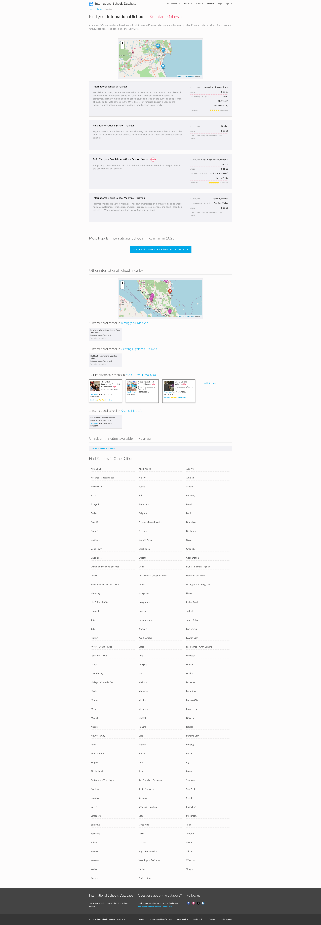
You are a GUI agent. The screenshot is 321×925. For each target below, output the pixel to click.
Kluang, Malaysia (131, 410)
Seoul (189, 798)
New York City (98, 736)
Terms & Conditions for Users (160, 919)
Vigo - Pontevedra (148, 851)
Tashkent (95, 834)
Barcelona (144, 504)
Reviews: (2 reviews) (175, 398)
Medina (142, 700)
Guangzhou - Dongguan (198, 584)
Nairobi (94, 727)
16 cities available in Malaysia (102, 449)
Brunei (94, 531)
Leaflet (179, 76)
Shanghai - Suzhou (148, 807)
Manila (94, 691)
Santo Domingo (146, 789)
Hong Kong (144, 602)
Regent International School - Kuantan (114, 125)
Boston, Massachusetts (150, 522)
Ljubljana (143, 665)
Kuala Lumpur (145, 638)
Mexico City (192, 700)
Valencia (190, 843)
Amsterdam (96, 487)
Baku (93, 496)
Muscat (142, 718)
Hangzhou (144, 593)
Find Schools (172, 4)
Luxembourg (97, 673)
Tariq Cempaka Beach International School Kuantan (121, 159)
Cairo (188, 540)
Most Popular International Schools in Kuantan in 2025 (160, 250)
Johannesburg (145, 620)
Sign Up (229, 4)
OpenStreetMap (189, 76)
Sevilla (94, 807)
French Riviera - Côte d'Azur (105, 584)
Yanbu (142, 869)
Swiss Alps (144, 825)
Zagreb (94, 878)
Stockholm (191, 816)
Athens (189, 487)
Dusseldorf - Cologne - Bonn (153, 576)
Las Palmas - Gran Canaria (199, 647)
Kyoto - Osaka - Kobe (101, 647)
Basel (189, 504)
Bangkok (95, 504)
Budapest (95, 540)
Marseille (143, 691)
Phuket (142, 754)
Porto (189, 754)
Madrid (189, 673)
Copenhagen (192, 558)
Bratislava (191, 522)
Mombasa (143, 709)
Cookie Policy (198, 919)
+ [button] (122, 43)
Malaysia (99, 9)
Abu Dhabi (96, 469)
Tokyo (94, 843)
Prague (94, 762)
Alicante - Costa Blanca (102, 478)
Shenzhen (191, 807)
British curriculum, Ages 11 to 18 (101, 361)
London (189, 665)
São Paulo (191, 789)
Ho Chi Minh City (99, 602)
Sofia (141, 816)
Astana (142, 487)
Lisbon (94, 665)
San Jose (190, 780)
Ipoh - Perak (192, 602)
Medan (94, 700)
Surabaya (95, 825)
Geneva (142, 584)
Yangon (189, 869)
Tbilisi (141, 834)
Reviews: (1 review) (101, 400)
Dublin (94, 576)
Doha (141, 567)
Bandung (190, 496)
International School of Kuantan (110, 86)
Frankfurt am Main (195, 576)
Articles (187, 4)
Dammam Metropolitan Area (105, 567)
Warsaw (95, 860)
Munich (94, 718)
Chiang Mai (96, 558)
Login (220, 4)
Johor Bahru (192, 620)
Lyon (141, 673)
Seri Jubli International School (102, 418)
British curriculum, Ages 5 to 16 (100, 420)
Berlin (189, 513)
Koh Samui (191, 629)
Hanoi (189, 593)
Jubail (94, 629)
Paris (93, 745)
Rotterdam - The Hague (102, 780)
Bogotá (94, 522)
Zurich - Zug (145, 878)
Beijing (94, 513)
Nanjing (142, 727)
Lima (141, 656)
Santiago (95, 789)
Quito (141, 762)
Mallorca (143, 682)
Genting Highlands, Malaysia (139, 349)
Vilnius (189, 851)
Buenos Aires (145, 540)
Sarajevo (95, 798)
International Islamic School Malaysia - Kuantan (119, 198)
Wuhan (94, 869)
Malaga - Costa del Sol (102, 682)
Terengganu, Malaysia (134, 323)
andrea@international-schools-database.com (155, 907)
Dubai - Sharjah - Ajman (198, 567)
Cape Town (96, 549)
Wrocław (190, 860)
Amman (190, 478)
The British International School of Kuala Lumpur (110, 384)
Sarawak (143, 798)
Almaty (142, 478)
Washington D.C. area (149, 860)
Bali (140, 496)
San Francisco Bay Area (150, 780)
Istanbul (95, 611)
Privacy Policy (182, 919)
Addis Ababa (145, 469)
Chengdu (190, 549)
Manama (190, 682)
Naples (189, 727)
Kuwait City (192, 638)
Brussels (143, 531)
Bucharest (191, 531)
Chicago (142, 558)
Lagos (141, 647)
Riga (188, 762)
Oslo (141, 736)
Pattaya (142, 745)
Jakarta (142, 611)
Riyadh (142, 771)
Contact (212, 919)
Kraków (94, 638)
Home (91, 9)
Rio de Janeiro (98, 771)
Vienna (94, 851)
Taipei (189, 825)
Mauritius (191, 691)
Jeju (93, 620)
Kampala (143, 629)
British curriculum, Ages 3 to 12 (100, 335)
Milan (93, 709)
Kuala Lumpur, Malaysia (141, 374)
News (198, 4)
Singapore (96, 816)
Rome (189, 771)
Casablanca (144, 549)
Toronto (142, 843)
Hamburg (95, 593)
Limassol (190, 656)
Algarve (190, 469)
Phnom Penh (97, 754)
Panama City (192, 736)
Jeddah (189, 611)
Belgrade (143, 513)
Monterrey (191, 709)
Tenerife (190, 834)
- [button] (122, 47)
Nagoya (190, 718)
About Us (210, 4)
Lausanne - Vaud (99, 656)
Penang (190, 745)
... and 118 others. (209, 383)
